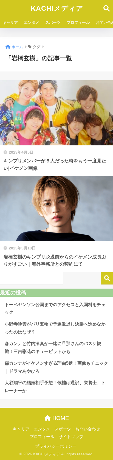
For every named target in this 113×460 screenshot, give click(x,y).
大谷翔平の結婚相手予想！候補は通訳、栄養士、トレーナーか (55, 386)
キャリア (10, 22)
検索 (107, 278)
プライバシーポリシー (55, 446)
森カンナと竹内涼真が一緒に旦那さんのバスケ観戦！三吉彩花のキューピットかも (53, 347)
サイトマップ (71, 437)
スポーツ (53, 22)
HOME (60, 418)
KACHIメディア (57, 8)
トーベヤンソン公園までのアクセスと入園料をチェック (55, 308)
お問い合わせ (87, 429)
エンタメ (31, 22)
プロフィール (78, 22)
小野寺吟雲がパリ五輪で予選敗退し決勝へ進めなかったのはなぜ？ (55, 328)
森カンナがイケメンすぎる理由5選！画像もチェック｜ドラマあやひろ (56, 367)
